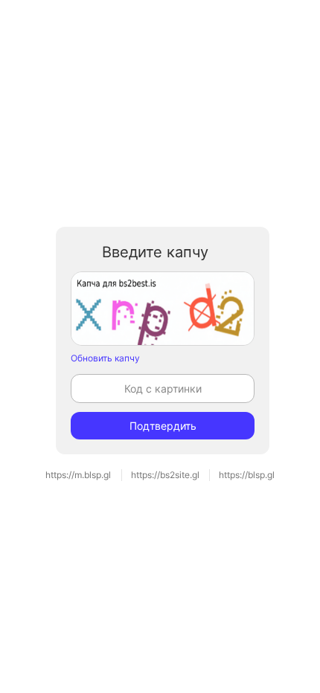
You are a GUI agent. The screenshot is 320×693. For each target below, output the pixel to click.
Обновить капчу (105, 358)
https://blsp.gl (247, 474)
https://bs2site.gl (165, 474)
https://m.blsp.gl (78, 474)
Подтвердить (162, 425)
